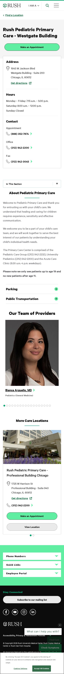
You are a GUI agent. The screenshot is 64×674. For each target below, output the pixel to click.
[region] (32, 663)
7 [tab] (20, 406)
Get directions (19, 83)
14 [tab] (39, 406)
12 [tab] (34, 406)
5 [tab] (15, 406)
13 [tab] (36, 406)
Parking (12, 289)
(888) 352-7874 (20, 134)
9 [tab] (26, 406)
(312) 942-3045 (20, 161)
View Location (32, 526)
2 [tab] (7, 406)
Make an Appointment (32, 47)
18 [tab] (50, 406)
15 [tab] (42, 406)
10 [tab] (28, 406)
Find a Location (14, 15)
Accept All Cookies (41, 668)
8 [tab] (23, 406)
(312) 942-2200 (20, 147)
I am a (32, 5)
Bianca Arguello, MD (18, 390)
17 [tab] (47, 406)
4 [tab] (12, 406)
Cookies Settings (20, 668)
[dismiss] (60, 638)
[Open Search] (47, 5)
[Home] (12, 625)
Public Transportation (22, 299)
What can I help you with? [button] (43, 644)
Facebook (6, 612)
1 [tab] (4, 406)
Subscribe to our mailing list (32, 599)
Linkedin (33, 612)
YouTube (15, 612)
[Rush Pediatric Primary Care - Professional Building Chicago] (32, 447)
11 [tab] (31, 406)
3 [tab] (10, 406)
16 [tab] (44, 406)
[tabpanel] (32, 359)
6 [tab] (18, 406)
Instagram (24, 612)
